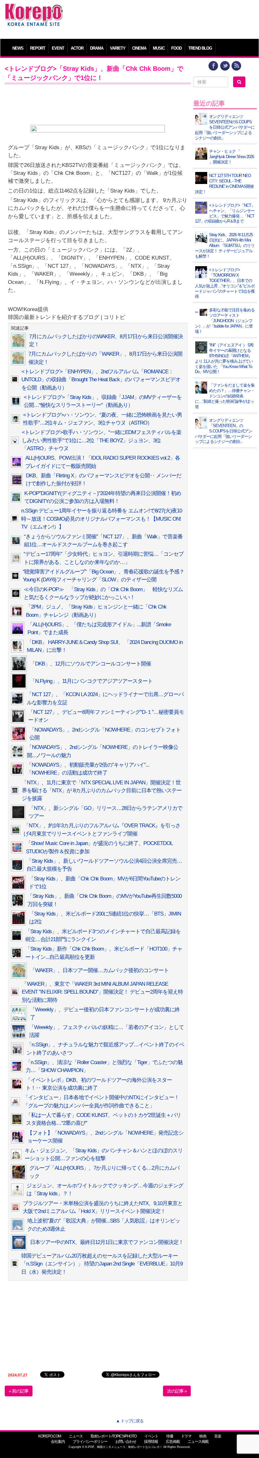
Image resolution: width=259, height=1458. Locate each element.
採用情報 (151, 1441)
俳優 (169, 1436)
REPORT (37, 48)
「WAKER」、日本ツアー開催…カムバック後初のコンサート (99, 970)
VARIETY (117, 48)
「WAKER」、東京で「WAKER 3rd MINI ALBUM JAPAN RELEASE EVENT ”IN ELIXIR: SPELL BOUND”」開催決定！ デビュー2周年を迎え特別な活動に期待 (102, 992)
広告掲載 (173, 1441)
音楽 (217, 1436)
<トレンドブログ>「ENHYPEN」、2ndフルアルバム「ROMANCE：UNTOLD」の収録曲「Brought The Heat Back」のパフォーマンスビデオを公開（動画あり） (100, 380)
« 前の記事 (18, 1391)
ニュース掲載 (198, 1441)
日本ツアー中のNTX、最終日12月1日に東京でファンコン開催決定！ (107, 1242)
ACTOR (77, 48)
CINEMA (139, 48)
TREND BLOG (200, 48)
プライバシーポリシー (90, 1441)
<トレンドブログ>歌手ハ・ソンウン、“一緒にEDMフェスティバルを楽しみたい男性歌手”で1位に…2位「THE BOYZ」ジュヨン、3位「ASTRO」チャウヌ (101, 440)
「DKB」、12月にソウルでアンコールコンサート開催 (90, 664)
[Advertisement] (162, 17)
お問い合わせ (125, 1441)
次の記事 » (177, 1391)
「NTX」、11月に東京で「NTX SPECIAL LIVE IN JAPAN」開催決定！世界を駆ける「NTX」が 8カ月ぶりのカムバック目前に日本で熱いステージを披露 (102, 791)
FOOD (176, 48)
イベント (151, 1436)
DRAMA (96, 48)
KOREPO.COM (49, 1436)
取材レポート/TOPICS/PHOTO (113, 1436)
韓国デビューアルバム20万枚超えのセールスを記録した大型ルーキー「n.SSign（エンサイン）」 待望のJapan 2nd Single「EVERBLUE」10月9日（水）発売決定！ (102, 1264)
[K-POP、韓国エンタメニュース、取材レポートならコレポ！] (34, 9)
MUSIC (159, 48)
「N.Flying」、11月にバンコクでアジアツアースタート (91, 681)
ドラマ (186, 1436)
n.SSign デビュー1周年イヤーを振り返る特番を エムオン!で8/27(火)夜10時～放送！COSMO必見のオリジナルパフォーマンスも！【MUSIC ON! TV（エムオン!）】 (101, 519)
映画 (202, 1436)
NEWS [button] (17, 48)
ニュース (76, 1436)
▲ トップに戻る (129, 1420)
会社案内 (58, 1441)
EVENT (58, 48)
